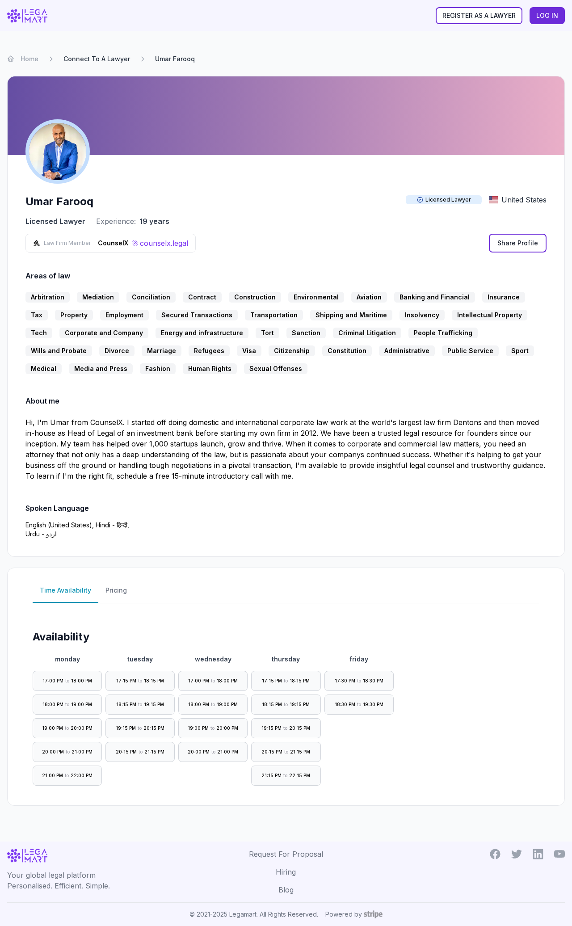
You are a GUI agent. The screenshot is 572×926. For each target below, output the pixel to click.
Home (29, 59)
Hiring (286, 871)
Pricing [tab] (116, 590)
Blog (286, 889)
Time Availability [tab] (65, 590)
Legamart (243, 914)
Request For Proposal (286, 854)
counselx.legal (164, 243)
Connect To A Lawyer (96, 59)
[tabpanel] (286, 700)
